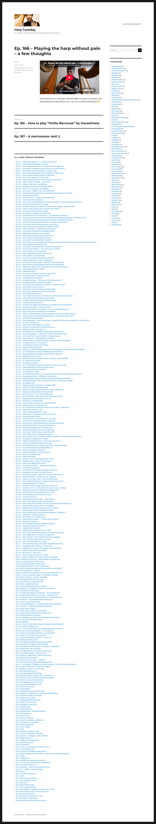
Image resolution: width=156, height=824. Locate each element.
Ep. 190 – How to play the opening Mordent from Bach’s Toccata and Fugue (41, 445)
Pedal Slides (115, 189)
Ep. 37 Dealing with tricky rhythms (27, 740)
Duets (113, 106)
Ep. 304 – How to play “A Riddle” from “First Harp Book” (35, 191)
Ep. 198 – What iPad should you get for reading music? (34, 428)
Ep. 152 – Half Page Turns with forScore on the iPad (33, 530)
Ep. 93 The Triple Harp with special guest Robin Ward (34, 642)
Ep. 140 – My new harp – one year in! (28, 553)
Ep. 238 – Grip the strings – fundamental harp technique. (35, 338)
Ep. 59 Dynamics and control (25, 698)
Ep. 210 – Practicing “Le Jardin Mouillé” (29, 401)
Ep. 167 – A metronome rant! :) (26, 497)
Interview (115, 160)
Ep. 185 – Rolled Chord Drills (25, 457)
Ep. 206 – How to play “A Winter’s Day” (29, 410)
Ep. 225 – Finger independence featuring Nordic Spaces (34, 367)
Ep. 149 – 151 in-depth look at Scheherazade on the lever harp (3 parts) (40, 532)
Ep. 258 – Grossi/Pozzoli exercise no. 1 (29, 294)
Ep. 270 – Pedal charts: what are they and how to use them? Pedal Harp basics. (42, 267)
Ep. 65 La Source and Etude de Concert (29, 684)
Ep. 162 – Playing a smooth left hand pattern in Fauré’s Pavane (37, 508)
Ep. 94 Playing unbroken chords (27, 640)
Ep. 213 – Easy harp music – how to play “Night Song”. (34, 394)
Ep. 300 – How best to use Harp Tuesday (29, 200)
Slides (114, 209)
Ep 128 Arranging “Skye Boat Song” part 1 (30, 579)
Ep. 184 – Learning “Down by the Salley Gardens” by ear (35, 459)
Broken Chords (117, 86)
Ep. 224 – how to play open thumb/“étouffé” (31, 369)
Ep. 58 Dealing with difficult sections (28, 700)
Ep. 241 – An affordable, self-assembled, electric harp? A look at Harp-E (40, 332)
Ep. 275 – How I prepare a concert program (30, 256)
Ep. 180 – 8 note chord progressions (28, 468)
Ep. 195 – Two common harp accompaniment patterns (34, 434)
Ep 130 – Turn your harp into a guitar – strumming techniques (37, 575)
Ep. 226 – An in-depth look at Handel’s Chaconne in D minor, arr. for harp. (41, 365)
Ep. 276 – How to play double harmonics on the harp (34, 253)
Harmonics (115, 144)
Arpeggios (115, 73)
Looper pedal (116, 171)
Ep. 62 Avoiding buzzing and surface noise (30, 691)
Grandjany (115, 140)
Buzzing (114, 91)
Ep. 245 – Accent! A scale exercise (27, 323)
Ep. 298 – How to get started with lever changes (32, 204)
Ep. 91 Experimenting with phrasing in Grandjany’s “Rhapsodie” (38, 646)
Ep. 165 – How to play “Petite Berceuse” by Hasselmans (34, 501)
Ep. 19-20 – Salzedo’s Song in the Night (29, 769)
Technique (115, 211)
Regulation (115, 200)
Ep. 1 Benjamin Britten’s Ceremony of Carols (31, 800)
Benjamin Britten (117, 80)
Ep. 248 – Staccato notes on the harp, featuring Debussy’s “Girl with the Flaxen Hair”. (45, 316)
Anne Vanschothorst (119, 71)
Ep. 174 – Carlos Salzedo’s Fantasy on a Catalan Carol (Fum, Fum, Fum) (40, 481)
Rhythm (114, 202)
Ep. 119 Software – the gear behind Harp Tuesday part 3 (34, 599)
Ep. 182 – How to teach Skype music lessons (31, 463)
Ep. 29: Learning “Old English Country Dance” (31, 751)
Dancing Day (116, 104)
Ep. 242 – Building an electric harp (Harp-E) (31, 329)
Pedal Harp (29, 70)
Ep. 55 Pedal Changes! (23, 707)
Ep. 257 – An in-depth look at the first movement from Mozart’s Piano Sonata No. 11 (44, 296)
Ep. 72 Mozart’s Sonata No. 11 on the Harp (30, 669)
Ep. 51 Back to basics (23, 716)
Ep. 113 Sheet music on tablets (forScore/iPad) (31, 611)
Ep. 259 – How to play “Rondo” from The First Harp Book (35, 291)
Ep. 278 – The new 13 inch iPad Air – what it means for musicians (38, 249)
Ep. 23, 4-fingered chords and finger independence (33, 762)
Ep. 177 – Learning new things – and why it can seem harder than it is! (40, 474)
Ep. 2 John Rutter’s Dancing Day (27, 798)
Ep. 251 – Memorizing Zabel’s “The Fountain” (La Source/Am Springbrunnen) (42, 309)
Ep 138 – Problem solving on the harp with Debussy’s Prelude (36, 557)
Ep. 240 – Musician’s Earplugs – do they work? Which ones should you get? (41, 334)
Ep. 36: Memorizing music (25, 742)
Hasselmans (116, 149)
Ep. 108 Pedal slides (22, 622)
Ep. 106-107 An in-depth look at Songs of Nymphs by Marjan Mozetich (40, 624)
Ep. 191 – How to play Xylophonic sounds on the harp (34, 443)
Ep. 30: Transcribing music (25, 749)
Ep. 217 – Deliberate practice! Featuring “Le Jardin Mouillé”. (36, 385)
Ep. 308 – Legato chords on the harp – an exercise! (33, 182)
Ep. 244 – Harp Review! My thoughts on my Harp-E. (33, 325)
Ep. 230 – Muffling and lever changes (28, 356)
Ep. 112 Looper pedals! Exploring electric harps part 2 (34, 613)
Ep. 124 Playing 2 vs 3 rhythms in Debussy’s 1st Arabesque (35, 588)
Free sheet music (117, 131)
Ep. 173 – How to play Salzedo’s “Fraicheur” (31, 483)
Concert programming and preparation (125, 100)
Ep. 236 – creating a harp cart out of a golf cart (31, 343)
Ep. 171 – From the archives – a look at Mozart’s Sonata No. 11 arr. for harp (41, 488)
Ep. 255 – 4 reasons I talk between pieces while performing (36, 300)
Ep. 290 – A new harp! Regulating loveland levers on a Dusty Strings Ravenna (42, 222)
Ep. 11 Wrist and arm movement (26, 778)
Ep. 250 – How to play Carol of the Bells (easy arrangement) (36, 311)
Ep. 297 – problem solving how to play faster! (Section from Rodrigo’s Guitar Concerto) (45, 206)
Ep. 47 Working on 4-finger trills (27, 722)
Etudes (114, 115)
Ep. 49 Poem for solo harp (24, 718)
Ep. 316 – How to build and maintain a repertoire (32, 164)
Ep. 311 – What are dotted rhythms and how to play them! (35, 175)
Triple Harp (115, 225)
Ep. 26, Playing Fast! (23, 758)
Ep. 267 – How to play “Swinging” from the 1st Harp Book (35, 273)
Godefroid (115, 138)
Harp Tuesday (25, 29)
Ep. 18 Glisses (20, 771)
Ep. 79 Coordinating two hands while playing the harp (34, 662)
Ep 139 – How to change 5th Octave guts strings (32, 555)
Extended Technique (118, 118)
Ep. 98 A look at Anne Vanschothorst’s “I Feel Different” (35, 631)
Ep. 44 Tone (20, 729)
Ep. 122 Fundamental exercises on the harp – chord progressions (38, 593)
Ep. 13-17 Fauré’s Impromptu (26, 774)
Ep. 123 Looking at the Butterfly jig (27, 591)
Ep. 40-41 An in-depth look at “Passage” (29, 733)
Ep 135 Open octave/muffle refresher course (31, 564)
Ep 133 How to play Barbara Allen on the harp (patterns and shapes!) (39, 568)
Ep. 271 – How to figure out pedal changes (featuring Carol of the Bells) (40, 265)
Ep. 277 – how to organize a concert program (31, 251)
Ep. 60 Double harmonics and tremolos (29, 696)
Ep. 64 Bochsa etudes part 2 (25, 687)
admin (16, 62)
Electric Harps (116, 113)
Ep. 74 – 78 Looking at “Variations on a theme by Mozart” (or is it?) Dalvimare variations (46, 664)
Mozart (114, 180)
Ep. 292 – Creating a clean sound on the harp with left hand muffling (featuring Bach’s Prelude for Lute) (51, 218)
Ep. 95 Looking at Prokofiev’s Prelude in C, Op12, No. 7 (34, 637)
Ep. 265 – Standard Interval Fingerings (29, 278)
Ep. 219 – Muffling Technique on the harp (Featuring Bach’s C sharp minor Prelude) (44, 381)
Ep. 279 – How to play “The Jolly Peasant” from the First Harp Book (39, 247)
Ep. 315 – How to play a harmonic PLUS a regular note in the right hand (40, 166)
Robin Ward (115, 205)
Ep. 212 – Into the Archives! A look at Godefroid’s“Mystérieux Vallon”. (40, 396)
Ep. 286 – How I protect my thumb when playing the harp (35, 231)
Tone (113, 216)
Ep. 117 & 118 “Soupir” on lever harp (28, 602)
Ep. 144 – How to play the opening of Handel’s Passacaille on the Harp (39, 544)
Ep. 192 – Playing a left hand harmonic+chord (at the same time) (38, 441)
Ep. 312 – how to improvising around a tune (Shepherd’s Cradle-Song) (40, 173)
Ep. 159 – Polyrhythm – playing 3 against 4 (30, 515)
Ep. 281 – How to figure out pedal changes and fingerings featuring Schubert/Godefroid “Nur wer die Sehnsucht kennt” (56, 242)
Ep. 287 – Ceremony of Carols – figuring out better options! (36, 229)
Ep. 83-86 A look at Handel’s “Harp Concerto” (31, 653)
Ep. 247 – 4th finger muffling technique (29, 318)
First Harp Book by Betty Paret (122, 126)
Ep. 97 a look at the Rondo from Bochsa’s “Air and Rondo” (35, 633)
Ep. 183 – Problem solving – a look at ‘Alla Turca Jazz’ (34, 461)
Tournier (115, 218)
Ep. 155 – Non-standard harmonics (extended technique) (35, 524)
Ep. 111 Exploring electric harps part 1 (28, 615)
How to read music (118, 151)
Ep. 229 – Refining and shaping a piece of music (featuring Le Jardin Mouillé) (42, 358)
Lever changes (116, 167)
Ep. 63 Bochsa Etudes (23, 689)
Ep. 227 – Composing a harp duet (27, 363)
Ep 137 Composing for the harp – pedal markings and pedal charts (38, 559)
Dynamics (115, 109)
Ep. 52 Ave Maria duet (23, 713)
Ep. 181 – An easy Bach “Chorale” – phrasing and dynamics (36, 465)
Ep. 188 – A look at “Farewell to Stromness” (31, 450)
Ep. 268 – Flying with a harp (25, 271)
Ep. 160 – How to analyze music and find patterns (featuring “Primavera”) (41, 512)
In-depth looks (117, 158)
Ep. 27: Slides (20, 756)
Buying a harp (116, 89)
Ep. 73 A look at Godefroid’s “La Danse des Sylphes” (33, 666)
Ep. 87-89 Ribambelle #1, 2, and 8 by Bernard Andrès (34, 651)
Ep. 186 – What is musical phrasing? (28, 454)
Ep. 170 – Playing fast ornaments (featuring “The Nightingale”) (37, 490)
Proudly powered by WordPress (36, 815)
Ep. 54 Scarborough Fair (24, 709)
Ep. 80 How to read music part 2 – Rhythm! (30, 660)
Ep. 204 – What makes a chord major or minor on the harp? (36, 414)
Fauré (113, 120)
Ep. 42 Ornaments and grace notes (27, 731)
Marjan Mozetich (117, 173)
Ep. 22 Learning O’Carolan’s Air (26, 765)
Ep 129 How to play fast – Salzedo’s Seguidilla (31, 577)
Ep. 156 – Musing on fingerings (26, 521)
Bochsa (114, 84)
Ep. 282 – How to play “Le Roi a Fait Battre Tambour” (34, 240)
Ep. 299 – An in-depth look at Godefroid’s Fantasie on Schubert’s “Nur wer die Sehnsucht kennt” (49, 202)
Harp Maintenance (118, 147)
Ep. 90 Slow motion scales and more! (28, 649)
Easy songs (115, 111)
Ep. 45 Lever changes (23, 727)
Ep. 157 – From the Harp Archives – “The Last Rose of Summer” (38, 519)
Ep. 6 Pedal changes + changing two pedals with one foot (35, 789)
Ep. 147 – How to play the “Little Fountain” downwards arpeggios (38, 537)
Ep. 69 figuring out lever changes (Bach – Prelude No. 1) (35, 675)
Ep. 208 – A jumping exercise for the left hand (31, 405)
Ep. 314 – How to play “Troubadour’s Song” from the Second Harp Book (40, 169)
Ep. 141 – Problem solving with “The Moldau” (31, 550)
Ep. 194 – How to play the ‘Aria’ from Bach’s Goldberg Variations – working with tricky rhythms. (49, 436)
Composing (115, 97)
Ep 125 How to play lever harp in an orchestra (31, 586)
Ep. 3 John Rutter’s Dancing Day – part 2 (29, 796)
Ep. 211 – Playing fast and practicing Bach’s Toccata (33, 399)
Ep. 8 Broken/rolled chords (25, 785)
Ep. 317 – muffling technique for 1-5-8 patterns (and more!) (36, 162)
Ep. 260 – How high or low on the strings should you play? (35, 289)
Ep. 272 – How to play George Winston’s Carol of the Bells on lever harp (40, 262)
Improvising (116, 156)
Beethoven (115, 77)
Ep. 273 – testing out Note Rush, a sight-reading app (33, 260)
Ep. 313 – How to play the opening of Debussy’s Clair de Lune (36, 171)
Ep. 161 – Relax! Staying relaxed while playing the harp (34, 510)
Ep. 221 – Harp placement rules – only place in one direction (36, 376)
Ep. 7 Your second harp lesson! (26, 787)
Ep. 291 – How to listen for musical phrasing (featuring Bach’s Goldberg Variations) (44, 220)
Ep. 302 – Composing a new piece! (27, 195)
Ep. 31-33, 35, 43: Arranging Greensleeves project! (32, 747)
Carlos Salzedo (116, 93)
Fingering (115, 124)
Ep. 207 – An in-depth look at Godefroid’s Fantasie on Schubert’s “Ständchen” (43, 407)
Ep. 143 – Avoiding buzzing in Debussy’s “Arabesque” (34, 546)
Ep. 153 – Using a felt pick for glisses (28, 528)
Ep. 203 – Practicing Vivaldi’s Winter (28, 416)
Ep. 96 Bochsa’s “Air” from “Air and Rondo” (31, 635)
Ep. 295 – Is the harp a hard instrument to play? (32, 211)
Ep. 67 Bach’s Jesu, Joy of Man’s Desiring (30, 680)
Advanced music (117, 68)
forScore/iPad (116, 129)
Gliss (113, 135)
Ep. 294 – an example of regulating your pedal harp (33, 213)
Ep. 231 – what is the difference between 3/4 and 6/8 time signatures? (39, 354)
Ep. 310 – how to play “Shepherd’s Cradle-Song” (32, 177)
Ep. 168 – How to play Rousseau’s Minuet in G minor (33, 495)
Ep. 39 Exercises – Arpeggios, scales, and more (32, 736)
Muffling (115, 182)
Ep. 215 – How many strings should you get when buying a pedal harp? (39, 390)
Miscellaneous (19, 70)
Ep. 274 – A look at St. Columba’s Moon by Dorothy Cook (35, 258)
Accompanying (117, 66)
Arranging (115, 75)
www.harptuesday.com (132, 24)
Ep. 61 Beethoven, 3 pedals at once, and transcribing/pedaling (36, 693)
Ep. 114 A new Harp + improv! (26, 608)
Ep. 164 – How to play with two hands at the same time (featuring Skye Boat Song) (43, 503)
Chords (114, 95)
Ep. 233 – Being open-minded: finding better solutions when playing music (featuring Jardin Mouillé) (50, 349)
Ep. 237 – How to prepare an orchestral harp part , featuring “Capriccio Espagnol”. (43, 340)
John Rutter (115, 164)
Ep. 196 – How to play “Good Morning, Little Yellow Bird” (35, 432)
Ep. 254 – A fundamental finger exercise (29, 302)
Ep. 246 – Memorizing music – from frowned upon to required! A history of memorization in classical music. (53, 320)
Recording (115, 198)
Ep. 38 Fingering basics (24, 738)
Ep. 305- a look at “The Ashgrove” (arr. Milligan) (32, 189)
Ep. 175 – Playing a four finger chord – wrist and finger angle (36, 479)
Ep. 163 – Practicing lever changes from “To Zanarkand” (35, 506)
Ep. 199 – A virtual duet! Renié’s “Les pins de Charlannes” (35, 425)
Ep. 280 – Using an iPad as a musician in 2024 (31, 244)
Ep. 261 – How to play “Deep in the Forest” (30, 287)
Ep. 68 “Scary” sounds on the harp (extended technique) (35, 678)
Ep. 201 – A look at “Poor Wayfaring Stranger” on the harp (35, 421)
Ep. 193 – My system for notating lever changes (32, 439)
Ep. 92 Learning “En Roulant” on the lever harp (32, 644)
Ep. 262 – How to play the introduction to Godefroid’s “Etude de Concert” (41, 285)
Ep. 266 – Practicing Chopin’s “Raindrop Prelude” (33, 276)
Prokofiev (115, 196)
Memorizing (116, 176)
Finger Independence (119, 122)
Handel (114, 142)
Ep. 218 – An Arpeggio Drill (25, 383)
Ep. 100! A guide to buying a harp (27, 626)
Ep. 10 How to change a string (26, 780)
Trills (113, 223)
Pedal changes (116, 185)
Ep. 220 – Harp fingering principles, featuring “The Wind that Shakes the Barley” (43, 378)
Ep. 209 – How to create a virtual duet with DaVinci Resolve (36, 403)
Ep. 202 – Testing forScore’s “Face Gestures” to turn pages (36, 419)
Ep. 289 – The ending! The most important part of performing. (37, 224)
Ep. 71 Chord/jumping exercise (26, 671)
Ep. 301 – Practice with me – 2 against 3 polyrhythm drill (35, 198)
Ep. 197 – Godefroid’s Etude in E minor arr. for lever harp (35, 430)
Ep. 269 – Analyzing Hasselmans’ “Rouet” (30, 269)
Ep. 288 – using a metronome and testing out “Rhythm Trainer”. (38, 227)
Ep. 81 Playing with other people (26, 658)
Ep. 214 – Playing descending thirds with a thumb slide (34, 392)
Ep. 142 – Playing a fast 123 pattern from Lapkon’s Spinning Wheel (38, 548)
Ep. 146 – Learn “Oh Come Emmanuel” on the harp (33, 539)
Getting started (19, 68)
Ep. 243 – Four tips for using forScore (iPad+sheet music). (35, 327)
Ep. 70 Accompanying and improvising (29, 673)
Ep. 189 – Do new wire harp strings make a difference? (34, 448)
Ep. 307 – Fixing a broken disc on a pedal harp (31, 184)
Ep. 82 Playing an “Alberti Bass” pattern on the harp (33, 655)
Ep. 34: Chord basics (22, 745)
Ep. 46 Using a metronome (25, 725)
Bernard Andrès (117, 82)
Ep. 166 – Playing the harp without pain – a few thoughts (35, 499)
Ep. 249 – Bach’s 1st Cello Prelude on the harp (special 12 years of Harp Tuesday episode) (46, 314)
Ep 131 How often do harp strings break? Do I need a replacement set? (39, 573)
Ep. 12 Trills (20, 776)
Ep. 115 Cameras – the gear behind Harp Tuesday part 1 (34, 606)
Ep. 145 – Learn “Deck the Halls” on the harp (31, 541)
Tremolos (115, 220)
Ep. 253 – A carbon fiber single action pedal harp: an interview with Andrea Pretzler (44, 305)
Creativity (115, 102)
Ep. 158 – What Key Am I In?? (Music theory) (31, 517)
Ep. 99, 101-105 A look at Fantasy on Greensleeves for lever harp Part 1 (39, 629)
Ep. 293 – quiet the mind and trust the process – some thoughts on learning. (42, 215)
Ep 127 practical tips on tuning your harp (29, 582)
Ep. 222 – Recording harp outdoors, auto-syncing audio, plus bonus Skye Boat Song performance (49, 374)
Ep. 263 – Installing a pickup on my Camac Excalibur (33, 282)
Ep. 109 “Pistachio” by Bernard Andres (29, 620)
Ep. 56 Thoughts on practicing (26, 704)
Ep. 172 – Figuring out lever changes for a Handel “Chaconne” (37, 486)
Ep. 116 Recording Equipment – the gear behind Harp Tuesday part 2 (39, 604)
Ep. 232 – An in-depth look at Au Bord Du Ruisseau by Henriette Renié (39, 352)
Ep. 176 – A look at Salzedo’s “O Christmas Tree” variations (36, 477)
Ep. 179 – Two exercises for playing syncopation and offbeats (36, 470)
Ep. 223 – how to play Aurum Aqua (27, 372)
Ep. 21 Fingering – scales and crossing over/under (33, 767)
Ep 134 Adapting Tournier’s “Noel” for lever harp (32, 566)
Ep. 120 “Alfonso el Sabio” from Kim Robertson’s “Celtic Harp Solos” (39, 597)
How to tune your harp (119, 153)
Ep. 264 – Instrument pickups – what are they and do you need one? (39, 280)
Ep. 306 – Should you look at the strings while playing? (34, 186)
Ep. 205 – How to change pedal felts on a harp (31, 412)
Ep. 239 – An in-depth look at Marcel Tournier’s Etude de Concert (38, 336)
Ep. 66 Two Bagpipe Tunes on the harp (29, 682)
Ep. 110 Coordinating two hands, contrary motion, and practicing (38, 617)
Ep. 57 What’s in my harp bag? (26, 702)
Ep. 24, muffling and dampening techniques (31, 760)
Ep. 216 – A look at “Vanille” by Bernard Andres (32, 387)
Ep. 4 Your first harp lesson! (25, 794)
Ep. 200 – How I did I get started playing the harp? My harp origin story (40, 423)
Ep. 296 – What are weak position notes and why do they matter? (38, 209)
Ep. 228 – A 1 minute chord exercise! (28, 361)
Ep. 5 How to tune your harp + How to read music (32, 792)
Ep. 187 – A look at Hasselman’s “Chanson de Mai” (33, 452)
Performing (115, 191)
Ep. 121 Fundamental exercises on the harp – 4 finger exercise (37, 595)
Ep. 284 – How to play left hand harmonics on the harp (34, 235)
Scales (114, 207)
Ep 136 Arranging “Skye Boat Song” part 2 (30, 562)
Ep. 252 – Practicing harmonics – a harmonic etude (33, 307)
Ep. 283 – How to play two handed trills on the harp (33, 238)
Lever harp (29, 68)
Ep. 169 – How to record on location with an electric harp (35, 492)
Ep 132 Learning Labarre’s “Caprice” (28, 570)
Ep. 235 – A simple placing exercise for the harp (32, 345)
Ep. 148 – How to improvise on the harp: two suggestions (35, 535)
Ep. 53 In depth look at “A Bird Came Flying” (31, 711)
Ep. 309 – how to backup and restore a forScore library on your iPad (38, 180)
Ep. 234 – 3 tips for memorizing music (29, 347)
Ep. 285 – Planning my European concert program (33, 233)
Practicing (17, 72)
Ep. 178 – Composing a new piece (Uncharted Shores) (34, 472)
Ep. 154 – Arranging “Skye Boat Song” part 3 (31, 526)
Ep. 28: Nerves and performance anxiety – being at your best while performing (42, 754)
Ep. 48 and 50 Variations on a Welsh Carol (30, 720)
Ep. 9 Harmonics (21, 783)
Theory (114, 214)
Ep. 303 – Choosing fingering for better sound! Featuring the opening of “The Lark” (44, 193)
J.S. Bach (114, 162)
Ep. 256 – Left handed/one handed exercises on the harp (35, 298)
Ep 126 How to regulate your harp (27, 584)
